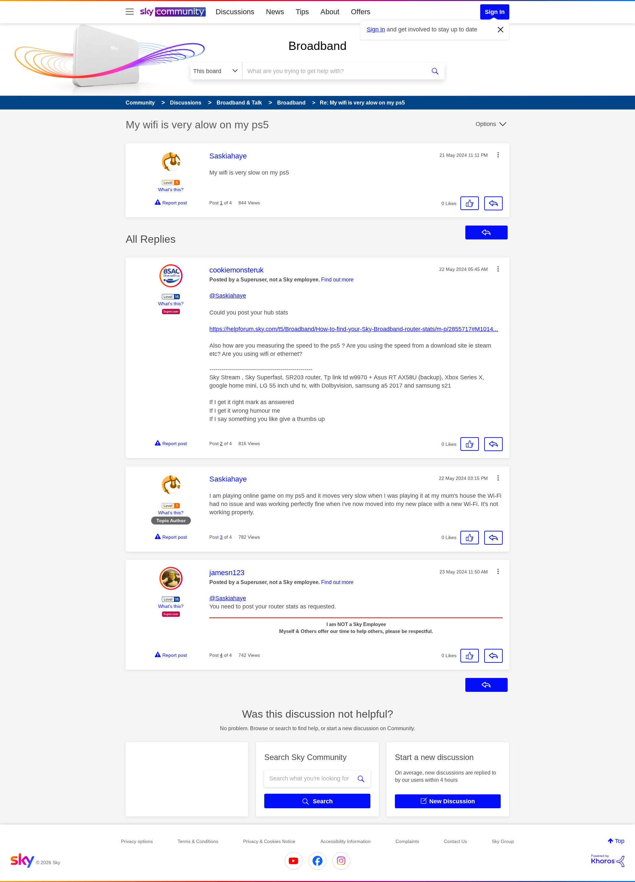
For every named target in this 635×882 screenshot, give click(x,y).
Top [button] (619, 841)
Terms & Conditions (198, 841)
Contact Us (455, 841)
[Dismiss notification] (500, 29)
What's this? (171, 189)
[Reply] (493, 203)
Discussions (235, 12)
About (329, 12)
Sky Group (503, 841)
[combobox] (333, 71)
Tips (302, 12)
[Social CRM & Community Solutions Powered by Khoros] (607, 861)
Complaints (407, 841)
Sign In (495, 12)
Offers (360, 12)
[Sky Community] (173, 12)
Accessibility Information (345, 841)
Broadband (317, 46)
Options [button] (486, 124)
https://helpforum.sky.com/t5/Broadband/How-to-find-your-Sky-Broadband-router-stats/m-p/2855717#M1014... (353, 329)
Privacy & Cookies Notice (269, 841)
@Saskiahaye (227, 295)
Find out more (337, 279)
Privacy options (137, 841)
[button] (498, 154)
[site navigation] (130, 12)
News (275, 12)
